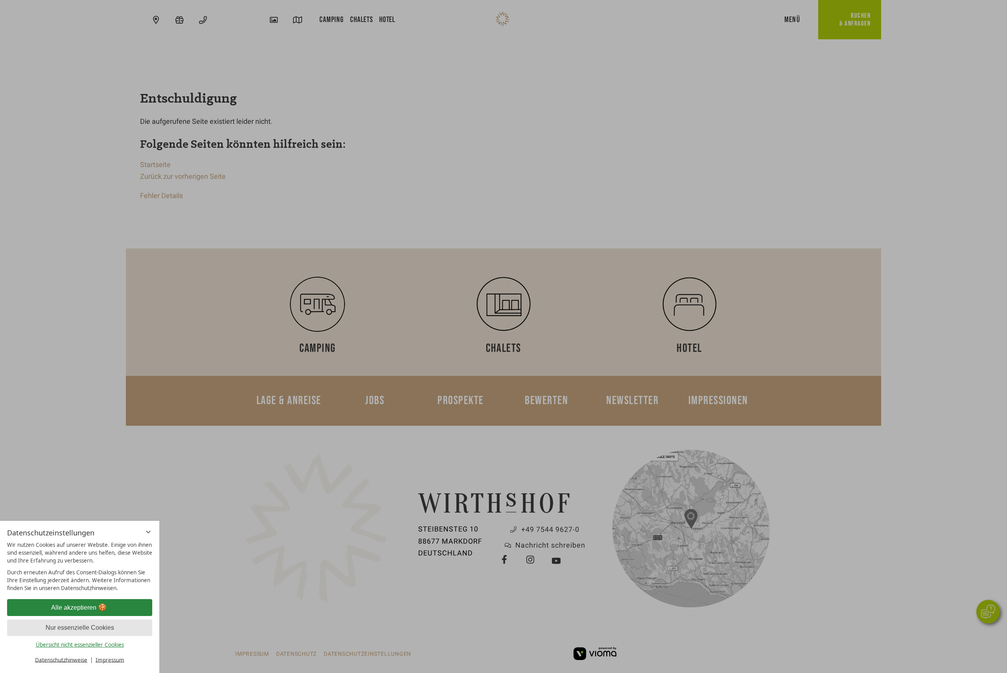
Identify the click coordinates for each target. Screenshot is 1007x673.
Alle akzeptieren (73, 607)
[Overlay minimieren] (148, 532)
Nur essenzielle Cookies (80, 627)
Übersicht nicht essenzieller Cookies (80, 644)
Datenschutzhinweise (61, 659)
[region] (79, 566)
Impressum (110, 659)
